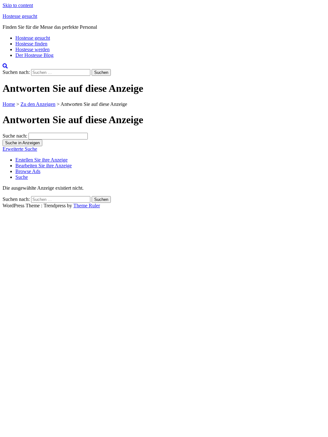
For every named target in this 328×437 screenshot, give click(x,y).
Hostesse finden (31, 43)
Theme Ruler (86, 205)
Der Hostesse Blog (34, 55)
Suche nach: (15, 136)
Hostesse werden (32, 49)
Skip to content (18, 5)
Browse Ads (27, 171)
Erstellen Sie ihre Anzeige (41, 160)
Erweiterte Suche (20, 149)
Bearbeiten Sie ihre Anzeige (43, 165)
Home (9, 104)
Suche (21, 177)
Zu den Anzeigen (37, 104)
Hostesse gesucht (20, 16)
